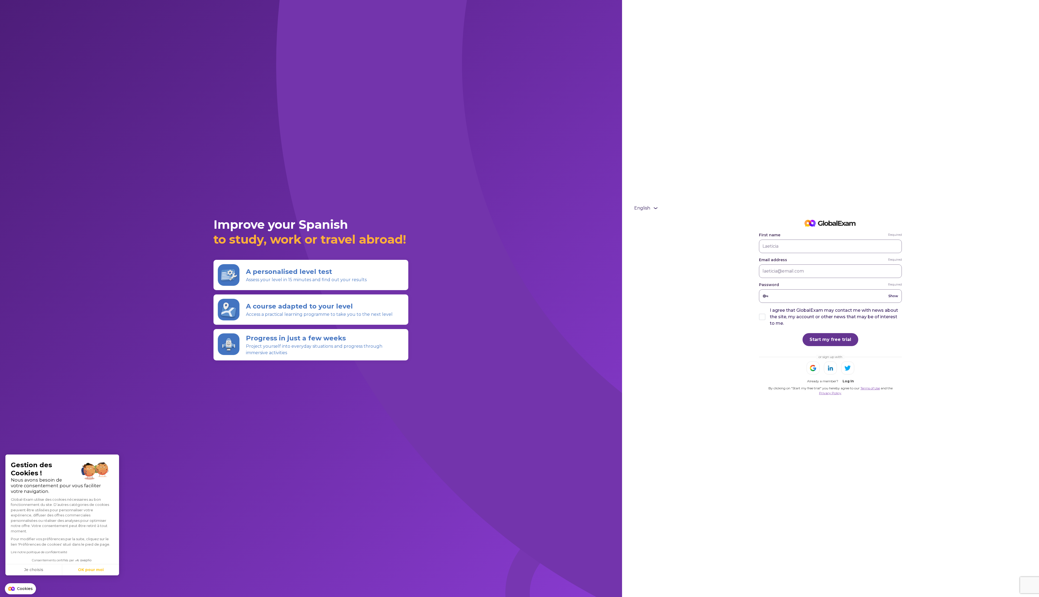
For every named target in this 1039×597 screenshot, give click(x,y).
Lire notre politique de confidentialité (39, 552)
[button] (20, 589)
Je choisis (33, 569)
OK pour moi (91, 569)
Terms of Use (870, 388)
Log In (848, 381)
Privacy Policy (830, 393)
